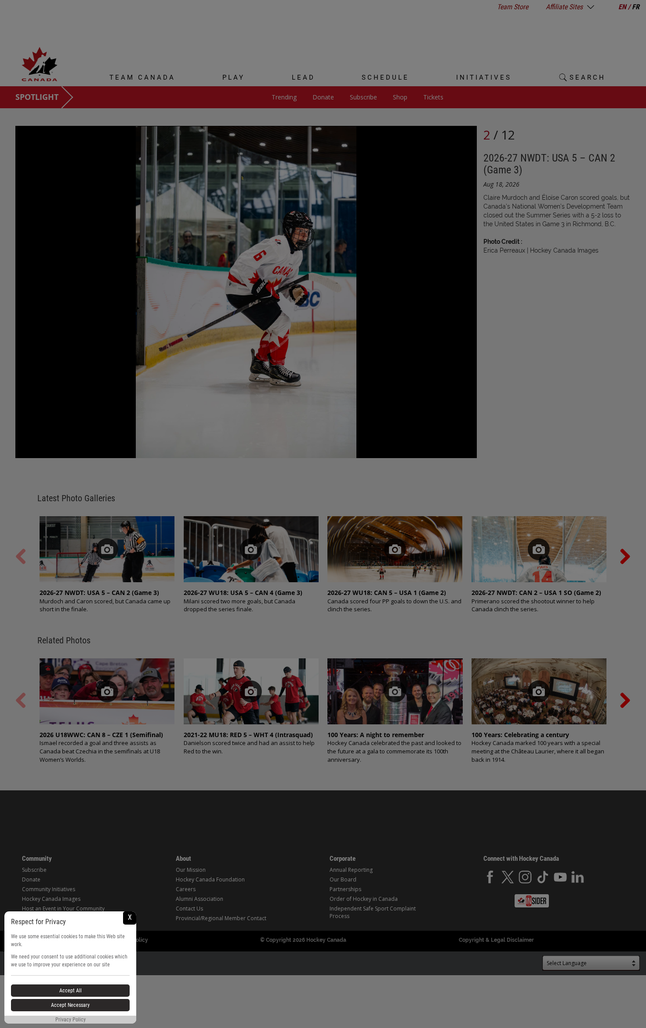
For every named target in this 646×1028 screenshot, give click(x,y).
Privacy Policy (70, 1020)
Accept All (70, 991)
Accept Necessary (70, 1005)
